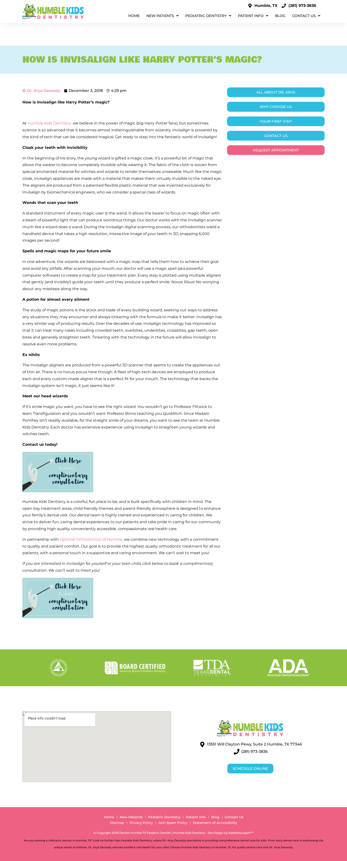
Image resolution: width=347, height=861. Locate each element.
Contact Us (304, 15)
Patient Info (251, 15)
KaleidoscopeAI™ (241, 833)
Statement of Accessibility (215, 823)
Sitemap (117, 823)
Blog (280, 15)
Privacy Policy (141, 823)
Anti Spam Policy (172, 823)
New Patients (160, 15)
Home (134, 15)
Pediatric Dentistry (206, 15)
